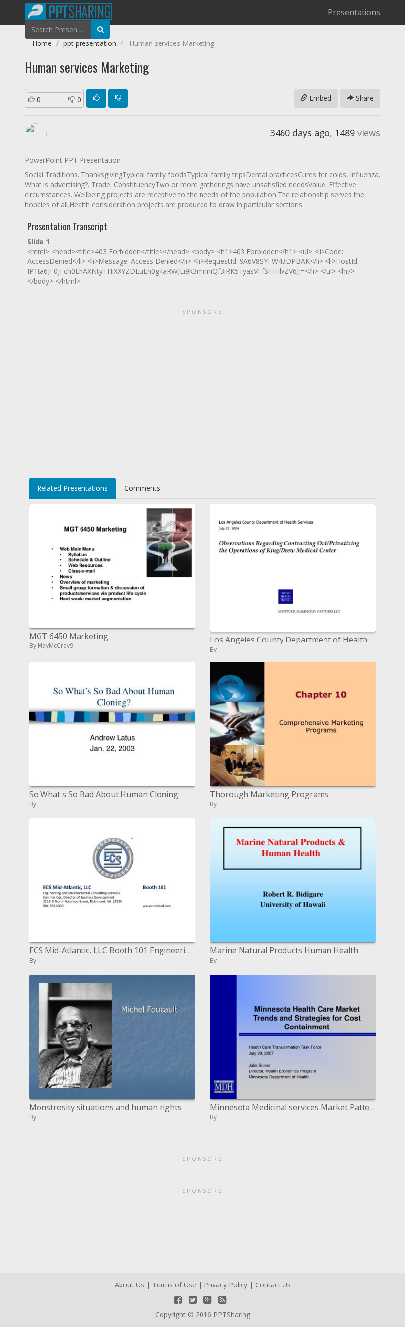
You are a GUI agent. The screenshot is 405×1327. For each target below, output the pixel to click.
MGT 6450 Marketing (68, 636)
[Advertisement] (202, 390)
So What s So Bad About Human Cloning (103, 794)
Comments (142, 488)
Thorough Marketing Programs (269, 794)
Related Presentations (72, 488)
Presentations (354, 12)
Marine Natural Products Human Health (284, 950)
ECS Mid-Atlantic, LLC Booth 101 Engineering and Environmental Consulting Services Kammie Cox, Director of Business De (112, 950)
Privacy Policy (225, 1284)
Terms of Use (174, 1284)
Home (42, 43)
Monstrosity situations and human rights (105, 1107)
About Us (129, 1284)
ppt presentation (89, 43)
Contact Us (273, 1284)
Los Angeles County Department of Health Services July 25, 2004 (293, 639)
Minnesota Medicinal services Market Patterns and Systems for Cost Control (293, 1107)
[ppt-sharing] (68, 10)
